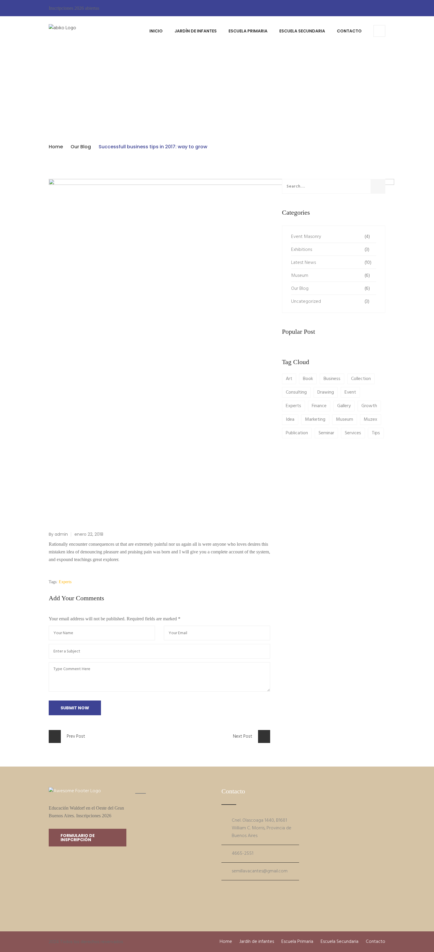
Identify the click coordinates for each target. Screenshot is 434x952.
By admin (58, 534)
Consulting (296, 392)
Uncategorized (306, 301)
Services (353, 433)
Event (350, 392)
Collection (361, 379)
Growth (369, 406)
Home (56, 146)
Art (289, 379)
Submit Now (75, 708)
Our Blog (81, 146)
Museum (299, 275)
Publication (297, 433)
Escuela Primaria (248, 31)
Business (332, 379)
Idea (290, 419)
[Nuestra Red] (223, 890)
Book (308, 379)
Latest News (303, 263)
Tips (376, 433)
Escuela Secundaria (302, 31)
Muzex (370, 419)
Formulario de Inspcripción (78, 838)
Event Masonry (306, 237)
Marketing (315, 419)
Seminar (326, 433)
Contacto (349, 31)
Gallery (344, 406)
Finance (319, 406)
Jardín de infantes (195, 31)
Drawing (325, 392)
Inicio (156, 31)
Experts (65, 582)
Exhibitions (301, 250)
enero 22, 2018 (88, 534)
